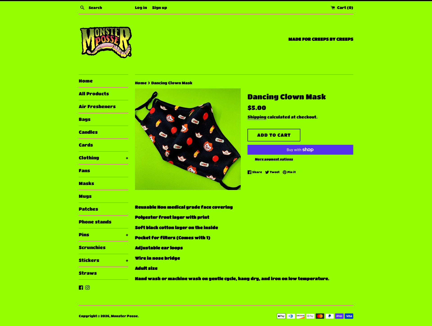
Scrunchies (92, 247)
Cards (86, 144)
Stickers (103, 260)
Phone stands (95, 221)
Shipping (257, 117)
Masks (86, 183)
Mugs (85, 196)
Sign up (159, 7)
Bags (84, 119)
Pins (103, 234)
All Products (94, 93)
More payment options (274, 159)
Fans (84, 170)
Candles (88, 132)
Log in (141, 7)
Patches (88, 209)
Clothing (103, 157)
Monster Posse (124, 316)
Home (86, 80)
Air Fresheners (97, 106)
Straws (88, 273)
